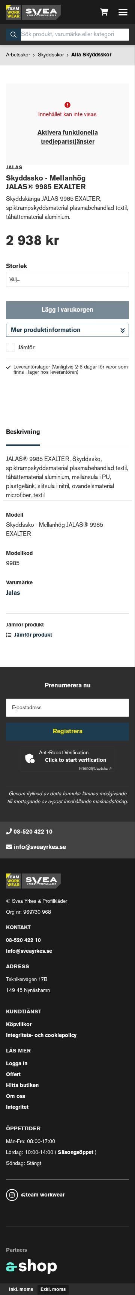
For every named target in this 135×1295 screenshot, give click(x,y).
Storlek (16, 266)
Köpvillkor (19, 1024)
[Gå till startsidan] (33, 12)
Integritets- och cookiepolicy (41, 1035)
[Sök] (13, 35)
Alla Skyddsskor (91, 55)
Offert (13, 1074)
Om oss (15, 1096)
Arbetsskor (18, 55)
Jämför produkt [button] (32, 635)
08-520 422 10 (33, 832)
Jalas (13, 593)
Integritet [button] (17, 1107)
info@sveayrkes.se (40, 847)
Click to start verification (75, 760)
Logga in (16, 1063)
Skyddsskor (51, 55)
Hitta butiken (22, 1085)
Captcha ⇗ (95, 768)
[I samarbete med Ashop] (31, 1266)
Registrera (67, 731)
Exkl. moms (53, 1290)
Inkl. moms (21, 1290)
